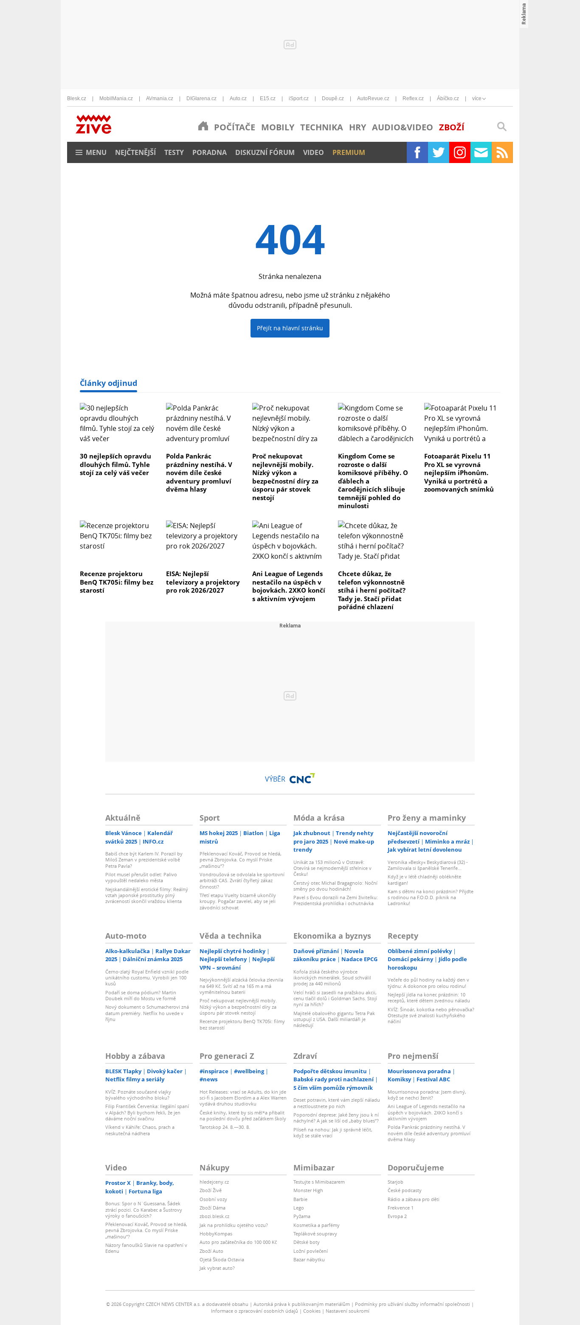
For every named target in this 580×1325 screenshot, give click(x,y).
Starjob (395, 1182)
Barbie (300, 1199)
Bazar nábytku (309, 1259)
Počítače (234, 127)
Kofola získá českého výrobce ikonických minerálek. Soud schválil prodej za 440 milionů (332, 977)
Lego (298, 1207)
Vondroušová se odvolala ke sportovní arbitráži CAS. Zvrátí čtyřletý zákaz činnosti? (242, 880)
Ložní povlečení (310, 1251)
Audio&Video (402, 127)
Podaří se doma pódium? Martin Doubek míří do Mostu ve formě (140, 995)
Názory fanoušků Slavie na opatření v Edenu (146, 1248)
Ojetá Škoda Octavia (222, 1259)
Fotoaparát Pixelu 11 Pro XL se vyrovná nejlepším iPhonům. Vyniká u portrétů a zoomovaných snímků (459, 472)
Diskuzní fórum (265, 152)
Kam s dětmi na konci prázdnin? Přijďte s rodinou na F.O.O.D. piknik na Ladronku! (430, 897)
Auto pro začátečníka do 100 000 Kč (238, 1242)
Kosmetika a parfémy (316, 1225)
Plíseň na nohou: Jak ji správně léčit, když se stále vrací (332, 1132)
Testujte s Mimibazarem (319, 1182)
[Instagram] (459, 152)
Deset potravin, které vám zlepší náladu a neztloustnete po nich (336, 1103)
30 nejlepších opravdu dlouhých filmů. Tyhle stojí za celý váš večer (115, 464)
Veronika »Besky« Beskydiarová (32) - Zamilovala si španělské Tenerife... (428, 865)
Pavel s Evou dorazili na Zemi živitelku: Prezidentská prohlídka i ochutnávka (335, 900)
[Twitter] (438, 152)
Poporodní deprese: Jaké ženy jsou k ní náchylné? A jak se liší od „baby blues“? (336, 1117)
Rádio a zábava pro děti (413, 1199)
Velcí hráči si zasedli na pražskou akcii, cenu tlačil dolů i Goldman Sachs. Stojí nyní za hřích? (335, 998)
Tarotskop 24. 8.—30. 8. (225, 1127)
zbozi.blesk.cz (214, 1216)
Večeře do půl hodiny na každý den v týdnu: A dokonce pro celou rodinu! (428, 982)
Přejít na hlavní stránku (290, 328)
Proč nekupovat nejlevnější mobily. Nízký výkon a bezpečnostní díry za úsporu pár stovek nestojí (285, 477)
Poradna (209, 152)
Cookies (312, 1311)
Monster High (308, 1190)
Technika (321, 127)
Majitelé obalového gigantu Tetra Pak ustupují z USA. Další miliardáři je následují (334, 1019)
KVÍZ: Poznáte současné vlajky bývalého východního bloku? (138, 1095)
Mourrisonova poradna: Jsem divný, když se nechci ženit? (427, 1095)
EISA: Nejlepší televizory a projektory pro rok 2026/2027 (203, 581)
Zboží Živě (211, 1190)
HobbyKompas (216, 1233)
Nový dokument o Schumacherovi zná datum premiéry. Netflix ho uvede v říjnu (147, 1013)
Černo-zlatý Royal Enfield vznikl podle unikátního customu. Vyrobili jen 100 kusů (147, 977)
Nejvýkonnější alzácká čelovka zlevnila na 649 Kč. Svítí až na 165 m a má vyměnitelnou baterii (241, 985)
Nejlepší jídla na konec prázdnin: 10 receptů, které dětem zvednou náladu (429, 997)
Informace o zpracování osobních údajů (254, 1311)
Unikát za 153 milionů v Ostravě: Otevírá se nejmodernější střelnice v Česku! (332, 868)
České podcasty (405, 1190)
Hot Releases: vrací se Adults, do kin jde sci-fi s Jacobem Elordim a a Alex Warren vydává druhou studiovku (243, 1098)
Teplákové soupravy (315, 1233)
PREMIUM (348, 152)
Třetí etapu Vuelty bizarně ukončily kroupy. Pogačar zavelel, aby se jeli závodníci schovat (238, 901)
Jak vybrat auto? (217, 1268)
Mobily (277, 127)
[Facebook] (417, 152)
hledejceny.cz (214, 1182)
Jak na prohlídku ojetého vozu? (234, 1225)
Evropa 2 (397, 1216)
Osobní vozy (213, 1199)
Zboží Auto (211, 1251)
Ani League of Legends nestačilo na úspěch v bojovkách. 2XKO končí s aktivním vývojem (288, 586)
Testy (174, 152)
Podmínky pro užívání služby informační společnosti (412, 1304)
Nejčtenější (135, 152)
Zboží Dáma (212, 1207)
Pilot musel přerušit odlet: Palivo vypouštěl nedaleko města (141, 877)
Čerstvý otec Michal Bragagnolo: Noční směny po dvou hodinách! (335, 886)
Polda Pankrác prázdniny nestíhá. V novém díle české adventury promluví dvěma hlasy (199, 472)
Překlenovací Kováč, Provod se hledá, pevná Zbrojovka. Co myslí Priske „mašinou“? (241, 859)
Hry (357, 127)
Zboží (452, 127)
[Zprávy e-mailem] (481, 152)
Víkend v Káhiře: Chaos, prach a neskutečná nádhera (140, 1130)
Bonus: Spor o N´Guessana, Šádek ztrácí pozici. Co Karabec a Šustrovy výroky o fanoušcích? (143, 1209)
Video (313, 152)
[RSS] (502, 152)
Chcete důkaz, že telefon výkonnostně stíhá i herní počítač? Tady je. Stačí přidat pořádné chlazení (371, 590)
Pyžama (301, 1216)
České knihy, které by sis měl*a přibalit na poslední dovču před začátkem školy (243, 1115)
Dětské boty (306, 1242)
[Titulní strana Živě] (203, 125)
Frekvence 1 (401, 1207)
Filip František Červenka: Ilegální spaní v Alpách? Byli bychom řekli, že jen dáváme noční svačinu (147, 1112)
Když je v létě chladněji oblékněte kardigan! (424, 879)
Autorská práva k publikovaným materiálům (301, 1304)
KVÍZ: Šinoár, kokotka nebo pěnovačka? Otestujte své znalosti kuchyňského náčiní (431, 1015)
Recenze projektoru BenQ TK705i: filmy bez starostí (116, 581)
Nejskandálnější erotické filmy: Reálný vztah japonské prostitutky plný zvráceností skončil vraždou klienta (146, 895)
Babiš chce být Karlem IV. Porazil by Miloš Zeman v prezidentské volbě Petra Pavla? (144, 859)
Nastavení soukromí (347, 1311)
